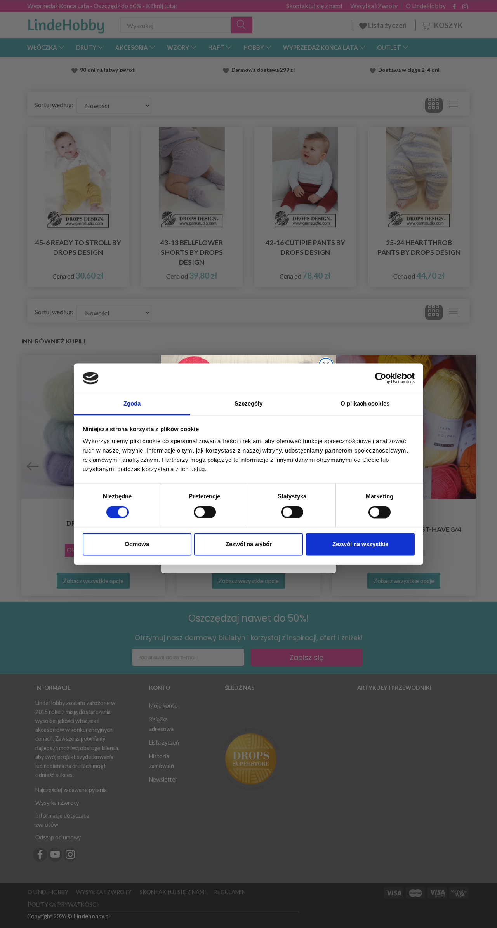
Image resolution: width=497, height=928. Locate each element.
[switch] (205, 512)
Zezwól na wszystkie (360, 544)
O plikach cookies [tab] (365, 403)
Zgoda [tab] (132, 403)
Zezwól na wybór (249, 544)
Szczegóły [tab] (249, 403)
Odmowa (137, 544)
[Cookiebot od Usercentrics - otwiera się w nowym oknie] (381, 378)
